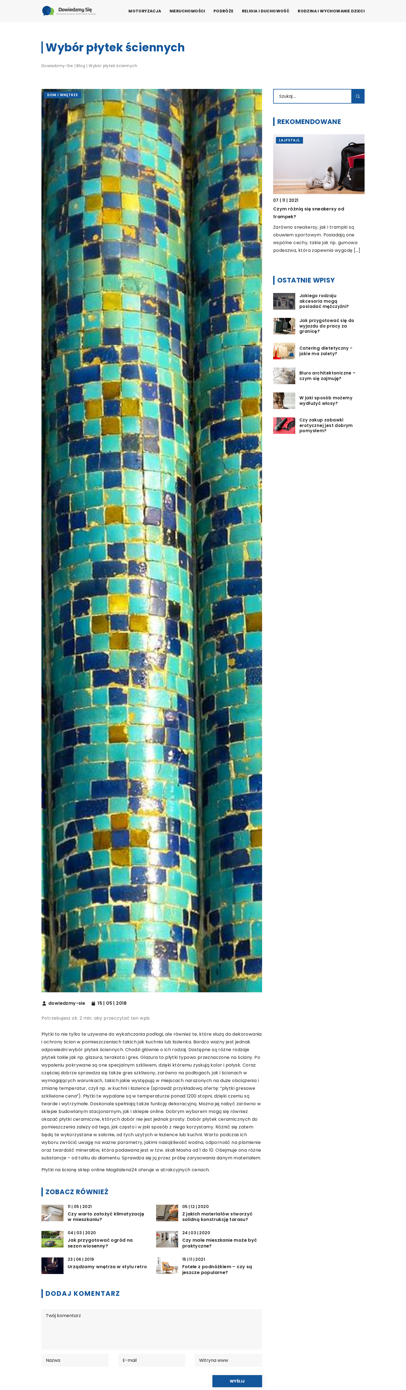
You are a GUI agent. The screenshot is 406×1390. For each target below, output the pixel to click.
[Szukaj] (358, 96)
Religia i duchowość (266, 11)
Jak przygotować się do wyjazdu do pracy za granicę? (326, 326)
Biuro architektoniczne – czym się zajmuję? (327, 375)
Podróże (223, 11)
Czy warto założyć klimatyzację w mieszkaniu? (106, 1217)
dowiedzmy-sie (66, 1003)
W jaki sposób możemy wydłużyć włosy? (325, 400)
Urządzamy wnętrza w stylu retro (107, 1267)
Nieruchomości (187, 11)
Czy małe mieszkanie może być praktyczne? (219, 1243)
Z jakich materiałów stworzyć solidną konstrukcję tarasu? (217, 1217)
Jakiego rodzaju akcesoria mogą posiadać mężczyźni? (324, 301)
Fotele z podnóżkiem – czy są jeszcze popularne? (217, 1270)
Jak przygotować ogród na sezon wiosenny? (100, 1243)
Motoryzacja (144, 11)
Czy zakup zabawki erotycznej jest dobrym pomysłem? (326, 425)
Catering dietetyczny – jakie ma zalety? (326, 350)
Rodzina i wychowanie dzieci (331, 11)
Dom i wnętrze (62, 95)
